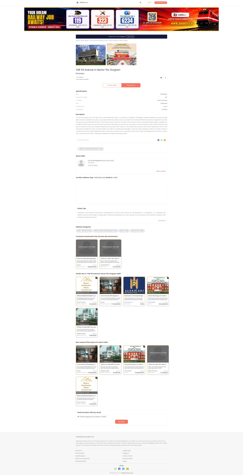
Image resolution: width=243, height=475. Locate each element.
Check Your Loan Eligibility (121, 37)
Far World (80, 77)
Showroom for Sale (137, 231)
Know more (162, 220)
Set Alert (121, 422)
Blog (124, 461)
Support (126, 453)
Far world (91, 163)
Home (78, 40)
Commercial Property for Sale (98, 40)
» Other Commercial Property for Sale (90, 149)
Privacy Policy (128, 459)
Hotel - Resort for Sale (84, 231)
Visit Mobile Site (81, 461)
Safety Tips (127, 451)
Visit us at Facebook (83, 459)
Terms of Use (127, 456)
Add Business (80, 456)
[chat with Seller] (161, 77)
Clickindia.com (116, 473)
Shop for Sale (124, 231)
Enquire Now (131, 85)
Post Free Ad (80, 453)
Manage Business (160, 3)
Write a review (161, 171)
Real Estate (84, 40)
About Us (79, 451)
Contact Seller (112, 85)
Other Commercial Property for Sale (105, 231)
